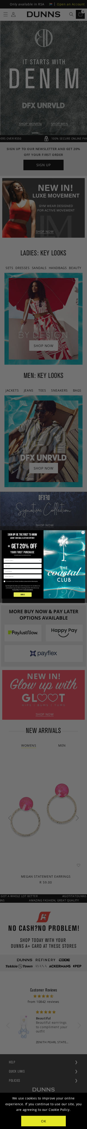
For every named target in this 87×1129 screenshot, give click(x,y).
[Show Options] (40, 561)
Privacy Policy (15, 590)
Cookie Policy (59, 1109)
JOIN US (23, 595)
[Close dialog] (83, 532)
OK (43, 1121)
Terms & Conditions (28, 590)
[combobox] (22, 561)
